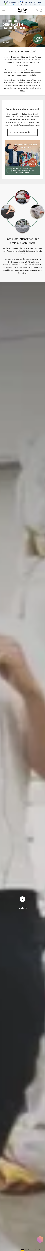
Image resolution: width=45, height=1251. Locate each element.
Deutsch (37, 1250)
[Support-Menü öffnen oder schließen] (40, 1239)
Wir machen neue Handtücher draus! (22, 132)
